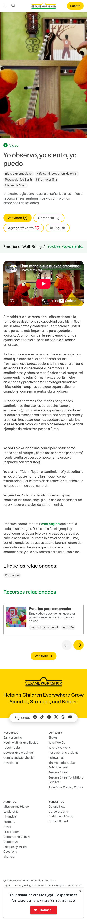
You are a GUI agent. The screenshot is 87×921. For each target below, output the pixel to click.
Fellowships (56, 758)
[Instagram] (35, 717)
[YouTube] (70, 717)
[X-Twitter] (56, 717)
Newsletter (10, 763)
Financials (10, 817)
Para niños (12, 575)
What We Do (57, 742)
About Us (9, 802)
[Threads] (63, 717)
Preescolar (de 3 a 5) (18, 179)
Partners (9, 822)
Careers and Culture (16, 837)
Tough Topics (12, 747)
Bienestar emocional (18, 174)
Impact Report (58, 821)
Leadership (10, 811)
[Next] (78, 645)
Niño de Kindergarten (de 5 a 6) (57, 174)
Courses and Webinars (18, 753)
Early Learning (12, 737)
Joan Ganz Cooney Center (66, 787)
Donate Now (57, 806)
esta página (50, 524)
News (7, 827)
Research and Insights (64, 753)
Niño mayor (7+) (46, 179)
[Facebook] (49, 717)
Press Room (11, 832)
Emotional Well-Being (22, 246)
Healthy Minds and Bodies (20, 742)
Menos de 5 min (15, 185)
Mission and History (16, 806)
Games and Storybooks (18, 758)
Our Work (55, 733)
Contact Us (10, 842)
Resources (10, 733)
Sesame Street (58, 772)
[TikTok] (42, 717)
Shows (53, 737)
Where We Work (59, 747)
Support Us (56, 802)
